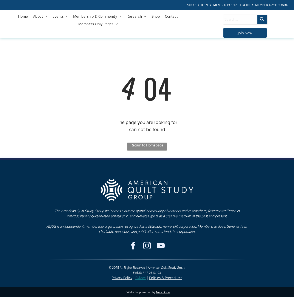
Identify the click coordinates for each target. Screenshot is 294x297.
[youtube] (161, 246)
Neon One (163, 292)
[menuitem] (192, 5)
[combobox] (240, 19)
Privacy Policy (122, 278)
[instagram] (147, 246)
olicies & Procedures (166, 278)
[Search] (262, 19)
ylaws (142, 278)
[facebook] (133, 246)
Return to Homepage (147, 145)
